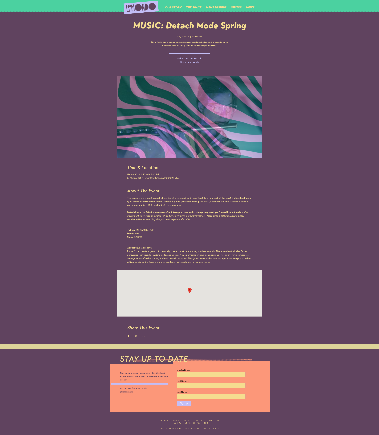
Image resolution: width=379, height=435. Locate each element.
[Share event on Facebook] (128, 336)
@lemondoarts (126, 392)
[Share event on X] (135, 336)
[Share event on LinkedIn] (143, 336)
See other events (189, 62)
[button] (194, 7)
